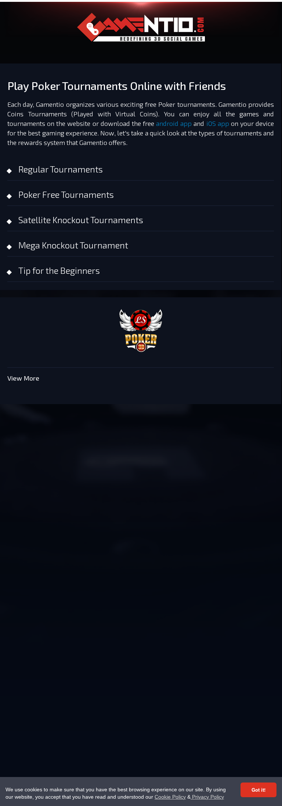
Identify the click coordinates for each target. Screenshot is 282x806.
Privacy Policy (207, 797)
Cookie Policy (170, 797)
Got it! (258, 789)
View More (23, 378)
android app (174, 123)
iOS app (217, 123)
